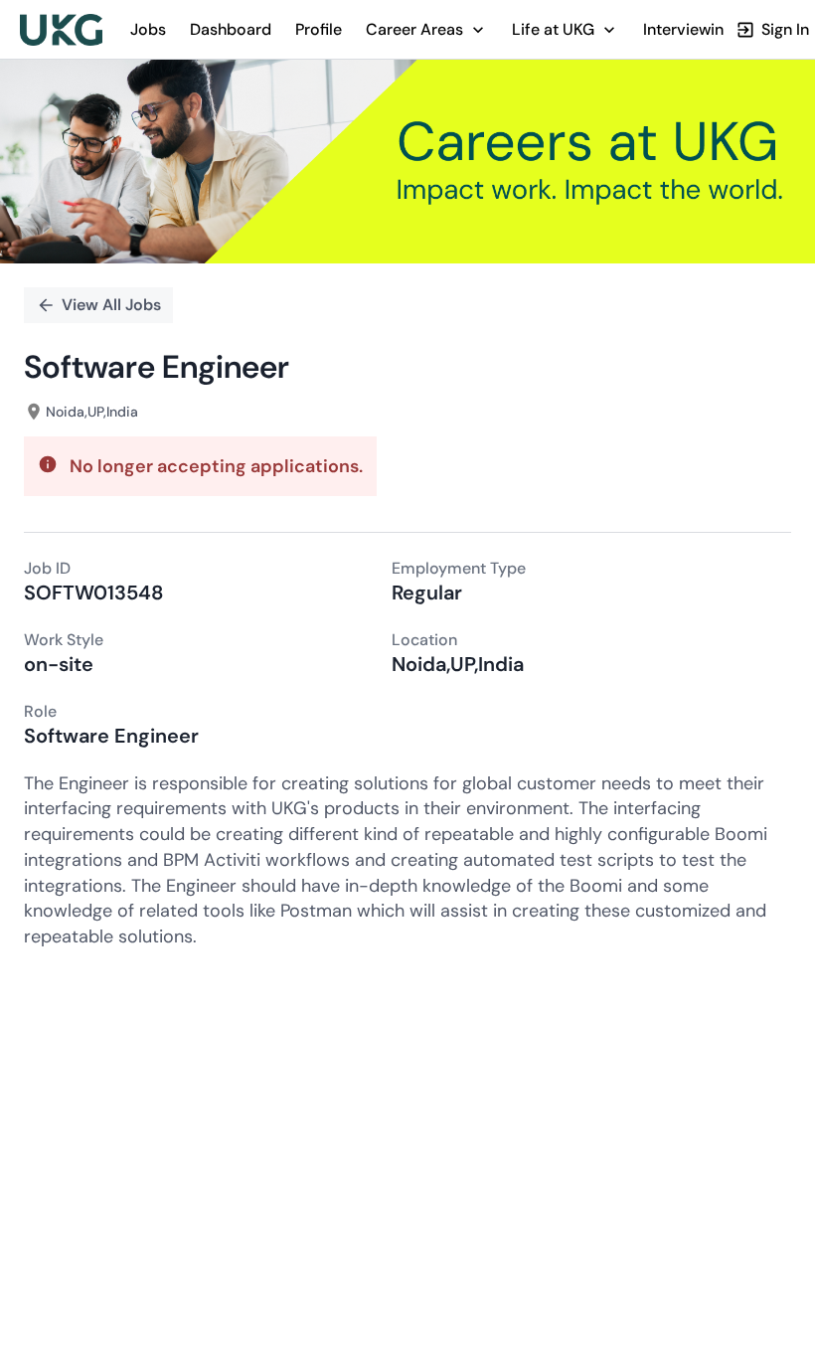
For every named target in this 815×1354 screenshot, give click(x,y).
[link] (61, 30)
